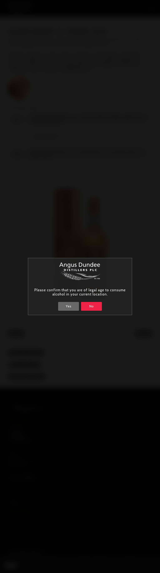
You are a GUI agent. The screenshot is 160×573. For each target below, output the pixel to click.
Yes (68, 306)
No (91, 306)
